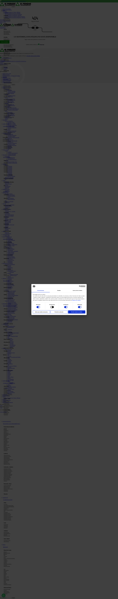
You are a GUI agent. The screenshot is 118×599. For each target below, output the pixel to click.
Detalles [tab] (59, 290)
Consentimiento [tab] (40, 290)
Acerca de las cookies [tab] (77, 290)
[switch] (52, 307)
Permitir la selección (59, 311)
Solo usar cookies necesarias (41, 311)
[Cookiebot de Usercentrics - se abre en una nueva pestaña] (80, 286)
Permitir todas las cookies (76, 311)
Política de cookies (76, 300)
